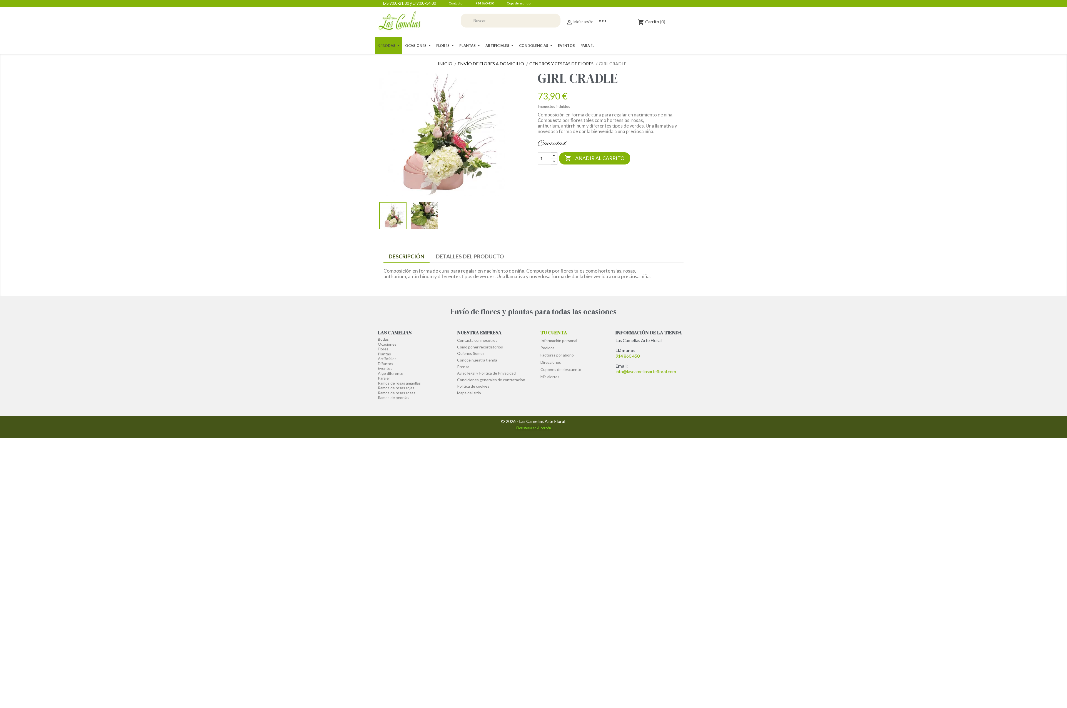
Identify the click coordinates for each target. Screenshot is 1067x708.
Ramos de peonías (393, 397)
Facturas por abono (557, 355)
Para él (384, 378)
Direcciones (550, 362)
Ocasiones (387, 344)
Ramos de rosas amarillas (399, 383)
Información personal (558, 340)
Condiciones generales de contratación (491, 379)
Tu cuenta (553, 332)
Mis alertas (549, 376)
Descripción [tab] (406, 256)
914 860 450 (627, 355)
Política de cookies (473, 386)
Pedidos (547, 347)
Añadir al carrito (594, 158)
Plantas (384, 353)
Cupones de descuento (560, 369)
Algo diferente (390, 373)
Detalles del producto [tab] (470, 256)
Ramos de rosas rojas (396, 387)
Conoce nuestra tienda (477, 360)
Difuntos (385, 363)
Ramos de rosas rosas (396, 392)
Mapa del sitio (469, 392)
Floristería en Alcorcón (533, 428)
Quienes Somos (471, 353)
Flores (383, 348)
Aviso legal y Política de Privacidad (486, 373)
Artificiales (387, 358)
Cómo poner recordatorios (480, 347)
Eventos (385, 368)
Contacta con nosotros (477, 340)
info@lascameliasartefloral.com (645, 371)
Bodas (383, 339)
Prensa (463, 366)
